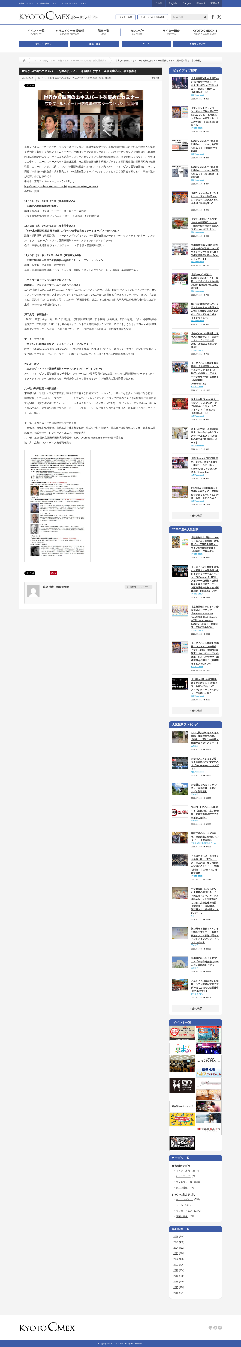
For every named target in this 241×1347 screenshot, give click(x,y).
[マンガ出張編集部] (208, 1111)
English (173, 3)
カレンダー (137, 32)
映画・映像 (95, 44)
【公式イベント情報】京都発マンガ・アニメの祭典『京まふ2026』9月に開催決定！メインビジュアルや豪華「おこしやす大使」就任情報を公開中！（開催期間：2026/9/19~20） (205, 653)
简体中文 (201, 3)
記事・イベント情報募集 (152, 17)
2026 (175, 1236)
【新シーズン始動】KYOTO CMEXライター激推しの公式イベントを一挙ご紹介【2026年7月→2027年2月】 (205, 281)
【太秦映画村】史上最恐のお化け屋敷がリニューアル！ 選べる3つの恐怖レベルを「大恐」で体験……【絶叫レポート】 (205, 85)
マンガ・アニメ (43, 44)
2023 (175, 1253)
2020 (175, 1270)
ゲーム (146, 44)
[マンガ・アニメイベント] (208, 1053)
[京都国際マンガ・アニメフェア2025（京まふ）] (182, 1053)
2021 (175, 1264)
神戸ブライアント (198, 994)
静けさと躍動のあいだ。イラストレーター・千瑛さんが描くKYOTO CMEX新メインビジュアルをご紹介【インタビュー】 (205, 311)
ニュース (52, 60)
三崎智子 (194, 746)
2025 (175, 1242)
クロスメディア (197, 44)
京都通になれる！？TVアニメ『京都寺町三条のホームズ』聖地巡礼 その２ (205, 961)
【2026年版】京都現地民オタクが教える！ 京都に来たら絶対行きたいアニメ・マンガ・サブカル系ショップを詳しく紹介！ (205, 686)
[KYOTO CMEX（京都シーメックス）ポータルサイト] (58, 18)
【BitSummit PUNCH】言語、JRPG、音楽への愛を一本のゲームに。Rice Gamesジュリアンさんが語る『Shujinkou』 (204, 465)
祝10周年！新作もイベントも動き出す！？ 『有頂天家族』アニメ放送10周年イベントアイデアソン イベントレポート (205, 935)
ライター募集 (125, 17)
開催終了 (102, 60)
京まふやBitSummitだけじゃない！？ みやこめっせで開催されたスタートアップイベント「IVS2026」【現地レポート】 (205, 406)
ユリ (193, 206)
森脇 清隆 (48, 586)
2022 (175, 1259)
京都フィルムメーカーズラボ (71, 60)
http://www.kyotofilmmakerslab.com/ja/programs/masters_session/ (61, 186)
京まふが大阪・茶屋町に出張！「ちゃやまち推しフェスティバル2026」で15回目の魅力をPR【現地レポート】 (205, 436)
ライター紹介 (171, 32)
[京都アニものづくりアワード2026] (208, 1041)
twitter (215, 1328)
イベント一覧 (36, 32)
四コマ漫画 (182, 1187)
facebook (220, 1328)
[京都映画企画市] (208, 1134)
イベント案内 (41, 60)
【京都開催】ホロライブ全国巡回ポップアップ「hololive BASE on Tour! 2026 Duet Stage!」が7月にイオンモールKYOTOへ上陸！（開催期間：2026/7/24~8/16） (205, 617)
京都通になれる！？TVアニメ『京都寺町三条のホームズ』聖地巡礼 (205, 788)
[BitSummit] (182, 1150)
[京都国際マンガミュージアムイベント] (208, 1099)
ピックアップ (183, 1176)
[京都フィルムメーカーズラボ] (208, 1088)
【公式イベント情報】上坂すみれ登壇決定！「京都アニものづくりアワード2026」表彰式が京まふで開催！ (205, 340)
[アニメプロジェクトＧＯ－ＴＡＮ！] (208, 1123)
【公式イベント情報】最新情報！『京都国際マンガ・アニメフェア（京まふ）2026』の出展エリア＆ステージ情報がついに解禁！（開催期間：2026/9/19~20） (205, 373)
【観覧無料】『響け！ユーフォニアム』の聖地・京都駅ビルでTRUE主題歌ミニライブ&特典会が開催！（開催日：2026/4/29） (205, 544)
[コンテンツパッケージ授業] (182, 1071)
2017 (175, 1287)
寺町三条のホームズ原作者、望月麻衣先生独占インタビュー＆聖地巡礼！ (205, 836)
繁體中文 (215, 3)
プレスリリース (184, 1182)
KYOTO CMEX (197, 128)
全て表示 (197, 515)
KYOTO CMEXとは (205, 32)
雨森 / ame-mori (197, 95)
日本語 (158, 3)
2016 (175, 1293)
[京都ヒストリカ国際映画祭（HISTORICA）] (182, 1092)
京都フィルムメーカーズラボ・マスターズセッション (54, 146)
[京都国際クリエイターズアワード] (182, 1040)
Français (186, 3)
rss (210, 1328)
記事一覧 (103, 32)
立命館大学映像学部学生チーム (203, 843)
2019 (175, 1276)
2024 (175, 1247)
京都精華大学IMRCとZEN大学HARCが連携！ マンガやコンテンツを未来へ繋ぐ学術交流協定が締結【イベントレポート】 (205, 252)
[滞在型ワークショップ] (182, 1111)
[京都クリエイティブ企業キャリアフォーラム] (182, 1125)
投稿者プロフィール (139, 586)
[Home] (24, 60)
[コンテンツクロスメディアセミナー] (208, 1065)
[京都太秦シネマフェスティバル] (208, 1076)
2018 (175, 1281)
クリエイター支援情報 (70, 32)
